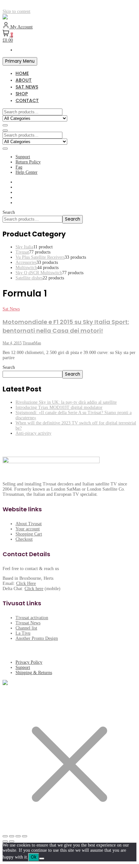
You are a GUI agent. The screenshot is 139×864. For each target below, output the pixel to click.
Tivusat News (28, 622)
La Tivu (23, 633)
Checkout (24, 539)
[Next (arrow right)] (11, 841)
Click (30, 588)
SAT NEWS (27, 87)
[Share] (18, 836)
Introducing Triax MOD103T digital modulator (59, 407)
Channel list (26, 628)
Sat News (11, 309)
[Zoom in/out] (5, 836)
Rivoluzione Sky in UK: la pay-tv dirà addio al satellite (66, 402)
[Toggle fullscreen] (11, 836)
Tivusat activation (32, 617)
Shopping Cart (29, 534)
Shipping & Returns (34, 672)
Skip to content (16, 11)
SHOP (22, 93)
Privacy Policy (29, 662)
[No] (41, 858)
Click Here (26, 583)
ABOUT (24, 80)
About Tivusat (29, 523)
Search (9, 212)
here (39, 588)
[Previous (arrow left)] (5, 841)
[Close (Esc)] (24, 836)
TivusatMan (32, 343)
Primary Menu (20, 61)
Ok (34, 857)
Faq (19, 167)
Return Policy (28, 162)
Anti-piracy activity (33, 433)
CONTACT (27, 100)
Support (23, 156)
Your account (28, 528)
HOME (22, 73)
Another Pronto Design (37, 638)
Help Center (26, 172)
